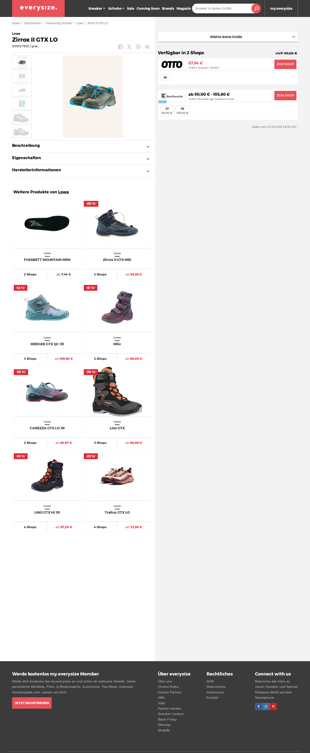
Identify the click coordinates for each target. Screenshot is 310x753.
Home (16, 23)
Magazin (184, 8)
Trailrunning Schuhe (58, 23)
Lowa (79, 23)
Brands (168, 8)
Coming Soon (148, 8)
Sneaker (95, 8)
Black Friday (167, 719)
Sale (130, 8)
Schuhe (114, 8)
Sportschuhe (32, 23)
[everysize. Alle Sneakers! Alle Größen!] (38, 8)
